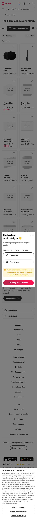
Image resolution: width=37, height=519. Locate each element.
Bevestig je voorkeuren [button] (18, 283)
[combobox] (18, 255)
